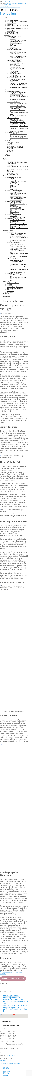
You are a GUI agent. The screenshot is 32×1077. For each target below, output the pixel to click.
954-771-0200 (9, 2)
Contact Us (6, 1073)
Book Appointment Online (14, 1044)
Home (4, 1065)
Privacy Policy (5, 1060)
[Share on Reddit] (6, 987)
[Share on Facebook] (0, 987)
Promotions (6, 1072)
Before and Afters (8, 1069)
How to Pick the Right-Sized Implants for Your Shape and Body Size (15, 1001)
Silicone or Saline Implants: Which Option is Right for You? (15, 1006)
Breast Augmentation (11, 996)
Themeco (12, 1055)
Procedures (6, 1068)
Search (2, 1053)
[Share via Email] (7, 987)
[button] (10, 12)
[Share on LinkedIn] (3, 987)
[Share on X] (2, 987)
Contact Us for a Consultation (13, 979)
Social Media (6, 1071)
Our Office (6, 1067)
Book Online (6, 1075)
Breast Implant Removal (11, 998)
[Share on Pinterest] (4, 987)
